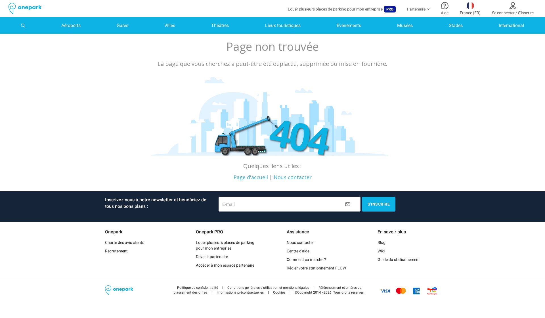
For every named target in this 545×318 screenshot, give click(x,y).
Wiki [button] (381, 251)
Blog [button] (381, 242)
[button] (197, 288)
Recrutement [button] (116, 251)
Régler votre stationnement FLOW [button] (316, 268)
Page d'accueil (251, 177)
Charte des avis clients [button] (124, 242)
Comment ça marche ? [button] (306, 259)
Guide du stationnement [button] (399, 259)
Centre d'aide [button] (298, 251)
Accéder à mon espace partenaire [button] (225, 265)
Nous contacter (293, 177)
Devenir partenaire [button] (212, 256)
